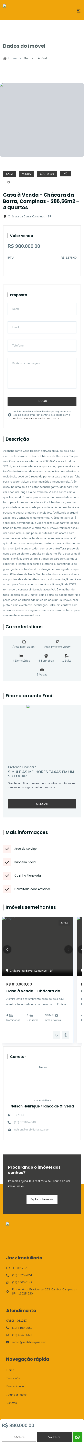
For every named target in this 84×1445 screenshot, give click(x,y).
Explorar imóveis (42, 1199)
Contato (9, 1403)
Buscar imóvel (13, 1386)
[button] (7, 949)
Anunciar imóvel (14, 1395)
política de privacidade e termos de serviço (37, 418)
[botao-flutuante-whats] (77, 1437)
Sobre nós (11, 1378)
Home (12, 58)
